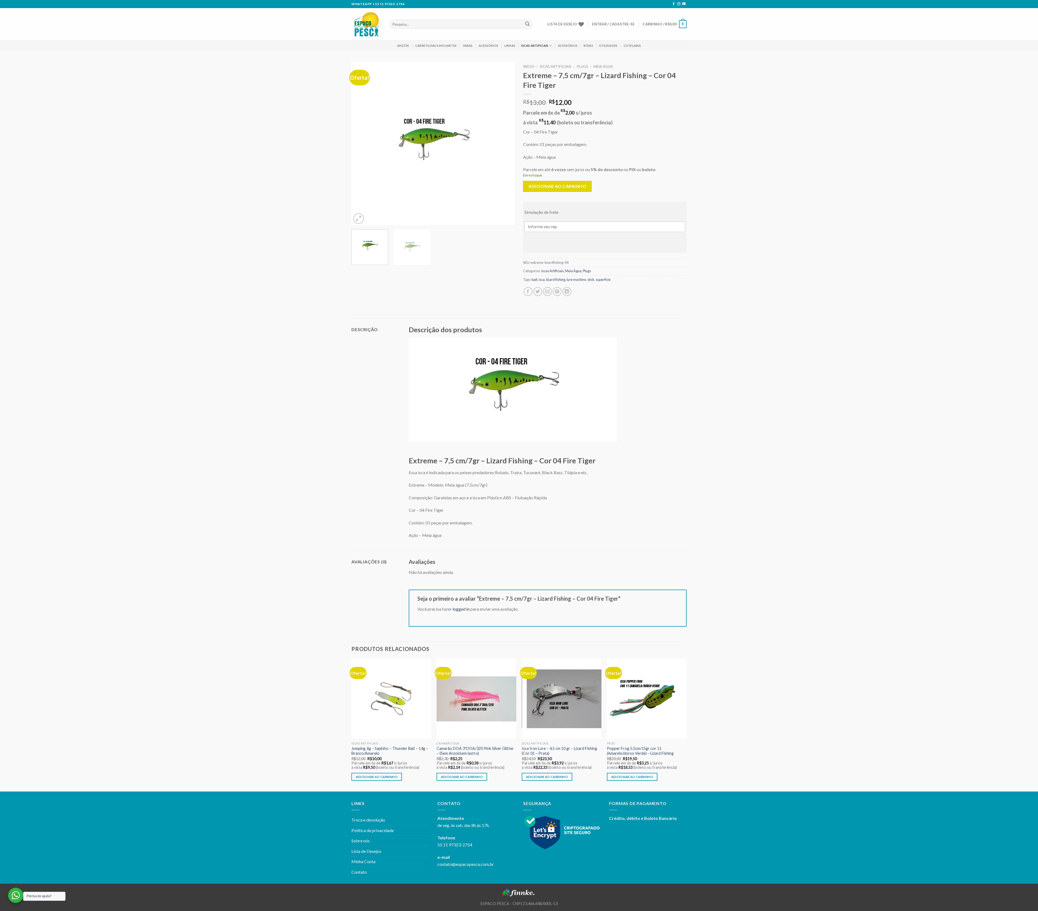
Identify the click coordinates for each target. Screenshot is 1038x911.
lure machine (576, 279)
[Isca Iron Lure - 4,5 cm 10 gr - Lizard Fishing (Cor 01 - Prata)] (561, 699)
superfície (603, 279)
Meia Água (603, 66)
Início (528, 66)
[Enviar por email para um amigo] (547, 291)
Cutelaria (632, 45)
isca (542, 279)
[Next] (505, 143)
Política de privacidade (372, 830)
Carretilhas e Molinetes (436, 45)
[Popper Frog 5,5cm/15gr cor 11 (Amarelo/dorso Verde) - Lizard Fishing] (647, 699)
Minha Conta (363, 861)
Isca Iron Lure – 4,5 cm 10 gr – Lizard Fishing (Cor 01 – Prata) (559, 751)
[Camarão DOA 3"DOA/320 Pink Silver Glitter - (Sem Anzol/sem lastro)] (476, 699)
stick (590, 279)
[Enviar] (527, 24)
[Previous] (361, 143)
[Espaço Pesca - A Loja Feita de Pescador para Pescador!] (366, 24)
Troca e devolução (368, 819)
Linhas (509, 45)
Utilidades (608, 45)
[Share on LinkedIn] (567, 291)
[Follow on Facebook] (673, 4)
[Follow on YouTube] (684, 4)
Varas (468, 45)
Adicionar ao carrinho (557, 186)
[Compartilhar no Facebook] (528, 291)
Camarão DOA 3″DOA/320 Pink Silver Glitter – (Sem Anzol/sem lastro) (475, 751)
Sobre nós (360, 840)
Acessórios (488, 45)
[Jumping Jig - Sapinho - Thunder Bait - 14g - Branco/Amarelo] (391, 699)
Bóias (588, 45)
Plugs (582, 66)
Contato (359, 872)
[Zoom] (358, 218)
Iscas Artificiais (534, 45)
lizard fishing (555, 279)
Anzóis (403, 45)
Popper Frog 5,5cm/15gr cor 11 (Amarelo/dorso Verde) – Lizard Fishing (640, 751)
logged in (461, 608)
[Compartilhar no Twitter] (537, 291)
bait (534, 279)
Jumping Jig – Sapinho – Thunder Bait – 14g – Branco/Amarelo (389, 751)
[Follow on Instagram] (678, 4)
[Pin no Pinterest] (557, 291)
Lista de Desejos (366, 851)
